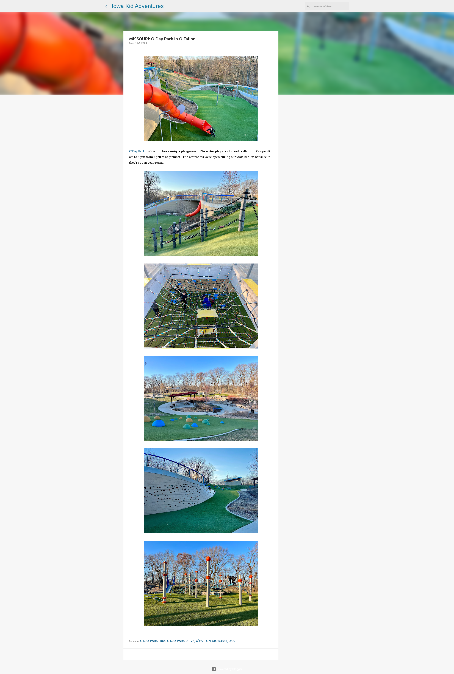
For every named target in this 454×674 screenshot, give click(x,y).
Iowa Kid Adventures (138, 6)
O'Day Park (137, 151)
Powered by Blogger (229, 669)
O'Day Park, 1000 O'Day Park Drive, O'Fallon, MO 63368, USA (187, 640)
